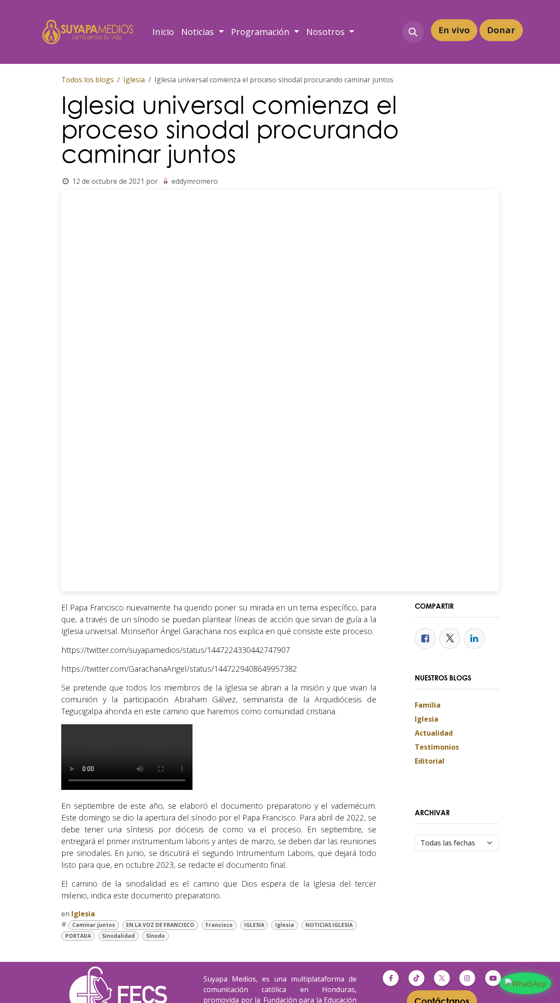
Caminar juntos (93, 925)
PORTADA (78, 936)
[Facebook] (425, 638)
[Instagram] (467, 978)
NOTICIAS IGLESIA (329, 925)
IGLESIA (254, 925)
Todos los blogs (87, 79)
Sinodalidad (118, 936)
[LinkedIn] (474, 638)
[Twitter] (449, 638)
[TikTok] (416, 978)
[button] (413, 32)
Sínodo (155, 936)
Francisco (219, 925)
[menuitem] (163, 32)
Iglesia (134, 79)
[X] (441, 978)
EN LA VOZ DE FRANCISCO (160, 925)
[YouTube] (493, 978)
